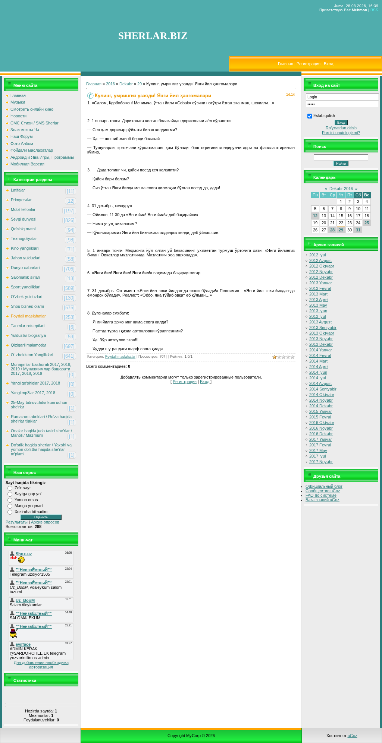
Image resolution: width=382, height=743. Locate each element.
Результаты (17, 522)
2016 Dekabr (321, 433)
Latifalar (18, 190)
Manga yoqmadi (29, 505)
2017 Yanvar (320, 439)
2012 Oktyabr (321, 266)
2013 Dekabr (321, 344)
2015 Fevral (320, 417)
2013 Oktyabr (321, 333)
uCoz (352, 735)
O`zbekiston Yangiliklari (32, 354)
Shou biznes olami (27, 306)
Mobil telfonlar (23, 209)
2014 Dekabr (321, 406)
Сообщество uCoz (323, 491)
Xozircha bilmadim (31, 511)
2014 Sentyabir (322, 389)
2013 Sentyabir (322, 327)
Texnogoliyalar (24, 238)
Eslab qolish (324, 115)
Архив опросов (45, 522)
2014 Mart (318, 361)
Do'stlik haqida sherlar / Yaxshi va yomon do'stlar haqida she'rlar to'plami (41, 449)
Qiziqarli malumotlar (28, 345)
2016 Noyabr (321, 428)
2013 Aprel (318, 299)
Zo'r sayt (23, 488)
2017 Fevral (320, 445)
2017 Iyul (317, 456)
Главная (285, 63)
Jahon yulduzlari (25, 258)
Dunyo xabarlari (25, 267)
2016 (110, 84)
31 (358, 230)
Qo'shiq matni (23, 229)
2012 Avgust (320, 260)
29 (139, 84)
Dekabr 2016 (341, 188)
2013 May (318, 305)
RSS (374, 10)
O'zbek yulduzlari (26, 296)
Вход (328, 63)
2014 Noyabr (321, 400)
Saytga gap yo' (28, 493)
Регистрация (308, 63)
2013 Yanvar (320, 283)
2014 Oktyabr (321, 394)
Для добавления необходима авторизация (41, 664)
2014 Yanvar (320, 350)
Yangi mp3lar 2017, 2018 (33, 393)
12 (315, 216)
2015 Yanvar (320, 411)
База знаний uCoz (322, 499)
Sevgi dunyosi (23, 219)
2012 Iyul (317, 255)
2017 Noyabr (321, 461)
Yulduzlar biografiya (28, 335)
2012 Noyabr (321, 271)
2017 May (318, 450)
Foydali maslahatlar (28, 316)
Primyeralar (21, 199)
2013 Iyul (317, 316)
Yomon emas (26, 499)
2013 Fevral (320, 288)
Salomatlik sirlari (25, 277)
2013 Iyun (318, 311)
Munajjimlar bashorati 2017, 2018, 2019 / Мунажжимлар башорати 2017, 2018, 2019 (41, 369)
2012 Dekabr (321, 277)
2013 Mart (318, 294)
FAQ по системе (321, 495)
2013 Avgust (320, 322)
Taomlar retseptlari (27, 325)
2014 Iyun (318, 372)
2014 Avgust (320, 383)
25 (366, 223)
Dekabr (126, 84)
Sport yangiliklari (25, 287)
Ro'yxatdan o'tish (341, 128)
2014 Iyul (317, 378)
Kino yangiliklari (24, 248)
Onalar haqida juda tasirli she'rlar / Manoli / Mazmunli (41, 433)
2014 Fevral (320, 355)
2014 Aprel (318, 366)
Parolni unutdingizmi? (341, 132)
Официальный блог (324, 486)
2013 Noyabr (321, 338)
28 (332, 230)
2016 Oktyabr (321, 422)
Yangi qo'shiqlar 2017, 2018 (35, 383)
